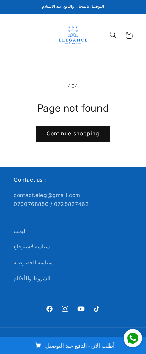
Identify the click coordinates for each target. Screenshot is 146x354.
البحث (20, 231)
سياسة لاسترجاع (32, 247)
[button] (14, 35)
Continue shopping (73, 133)
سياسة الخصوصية (33, 263)
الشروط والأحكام (32, 278)
